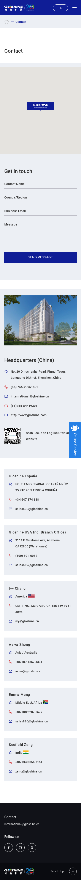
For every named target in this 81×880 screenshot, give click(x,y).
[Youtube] (32, 847)
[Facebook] (8, 847)
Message (10, 224)
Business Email (15, 211)
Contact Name (14, 184)
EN (60, 8)
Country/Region (15, 197)
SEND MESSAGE (40, 257)
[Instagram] (20, 847)
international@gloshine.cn (22, 824)
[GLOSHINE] (19, 7)
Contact (10, 817)
